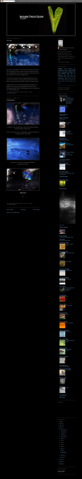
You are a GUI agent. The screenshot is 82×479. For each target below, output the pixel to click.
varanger (64, 72)
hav (74, 72)
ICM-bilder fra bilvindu (64, 140)
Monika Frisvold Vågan (65, 368)
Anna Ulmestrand (63, 171)
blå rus (67, 107)
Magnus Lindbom (63, 117)
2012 (60, 428)
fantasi (63, 73)
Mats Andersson (63, 96)
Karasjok (59, 81)
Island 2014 (68, 331)
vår (68, 75)
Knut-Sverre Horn (63, 251)
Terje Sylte (62, 239)
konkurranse (68, 79)
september (63, 436)
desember (63, 429)
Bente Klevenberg (63, 180)
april (62, 446)
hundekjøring (61, 78)
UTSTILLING (68, 279)
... (59, 177)
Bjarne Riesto (62, 151)
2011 (60, 459)
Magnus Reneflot (63, 356)
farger (73, 70)
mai (62, 444)
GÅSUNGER (68, 261)
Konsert (62, 81)
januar (62, 457)
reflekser (60, 75)
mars (62, 448)
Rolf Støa (61, 121)
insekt (59, 72)
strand (66, 78)
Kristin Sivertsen (63, 227)
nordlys (74, 81)
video (74, 79)
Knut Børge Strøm (63, 242)
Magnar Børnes (63, 105)
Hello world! (62, 119)
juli (61, 440)
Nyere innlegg (10, 209)
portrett (59, 83)
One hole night (69, 305)
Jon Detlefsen (62, 395)
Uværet (67, 314)
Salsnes (65, 76)
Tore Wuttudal (62, 295)
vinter (66, 70)
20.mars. (9, 40)
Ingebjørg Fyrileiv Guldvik (66, 47)
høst (71, 73)
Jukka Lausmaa (63, 114)
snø (59, 73)
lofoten (59, 79)
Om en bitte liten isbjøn (64, 366)
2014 (60, 423)
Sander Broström (63, 176)
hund (74, 75)
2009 (60, 463)
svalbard (63, 79)
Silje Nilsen (62, 386)
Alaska (73, 76)
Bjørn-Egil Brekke (63, 339)
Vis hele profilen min (63, 62)
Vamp (66, 81)
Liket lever (61, 225)
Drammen (69, 76)
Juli (66, 181)
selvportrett (60, 76)
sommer (70, 69)
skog (70, 70)
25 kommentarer (11, 204)
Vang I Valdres (69, 81)
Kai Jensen (62, 397)
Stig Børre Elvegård (64, 269)
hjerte (70, 78)
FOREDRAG (11, 100)
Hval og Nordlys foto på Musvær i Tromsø (70, 289)
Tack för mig (62, 115)
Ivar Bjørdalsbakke (64, 277)
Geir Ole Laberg (63, 312)
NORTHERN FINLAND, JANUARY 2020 (69, 132)
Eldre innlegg (36, 209)
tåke (72, 79)
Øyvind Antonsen (63, 163)
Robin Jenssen (63, 347)
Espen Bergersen (63, 365)
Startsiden (23, 209)
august (62, 438)
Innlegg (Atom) (15, 212)
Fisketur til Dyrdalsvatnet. (64, 240)
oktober (63, 434)
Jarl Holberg (62, 286)
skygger (67, 387)
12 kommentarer (11, 93)
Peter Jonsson (63, 188)
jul (72, 78)
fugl (71, 75)
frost (65, 75)
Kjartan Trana (62, 142)
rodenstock (61, 70)
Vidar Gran (62, 260)
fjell (68, 73)
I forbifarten (68, 164)
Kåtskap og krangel (70, 252)
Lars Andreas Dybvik (64, 159)
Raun (67, 296)
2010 (60, 461)
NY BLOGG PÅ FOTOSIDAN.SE (66, 237)
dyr (74, 78)
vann (65, 69)
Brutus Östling (63, 236)
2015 (60, 421)
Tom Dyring (62, 130)
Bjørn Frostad (62, 377)
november (63, 432)
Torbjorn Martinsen (64, 330)
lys (74, 69)
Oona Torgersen (63, 321)
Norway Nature (63, 304)
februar (62, 455)
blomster (70, 72)
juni (62, 442)
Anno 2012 (68, 370)
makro (60, 69)
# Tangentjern (69, 270)
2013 (60, 425)
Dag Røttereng (63, 138)
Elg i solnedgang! (69, 322)
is (74, 73)
